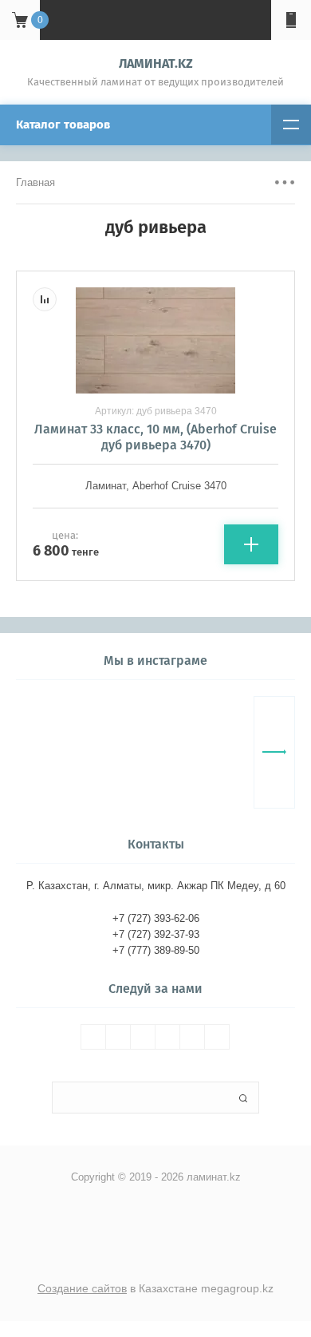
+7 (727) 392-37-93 (155, 934)
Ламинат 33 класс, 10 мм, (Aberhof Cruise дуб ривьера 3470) (155, 437)
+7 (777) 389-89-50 (155, 950)
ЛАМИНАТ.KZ (156, 63)
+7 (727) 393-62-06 (155, 918)
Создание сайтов (82, 1288)
